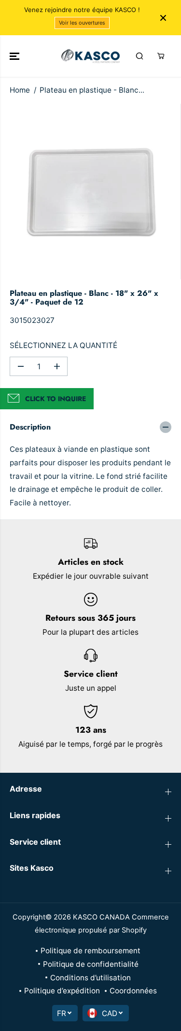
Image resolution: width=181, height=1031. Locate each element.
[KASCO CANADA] (90, 56)
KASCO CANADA (101, 917)
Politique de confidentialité (91, 964)
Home (20, 90)
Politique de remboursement (90, 950)
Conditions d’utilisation (90, 977)
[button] (15, 56)
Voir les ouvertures (82, 22)
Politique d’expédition (62, 990)
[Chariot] (160, 56)
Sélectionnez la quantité (63, 345)
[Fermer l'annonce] (163, 18)
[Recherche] (139, 56)
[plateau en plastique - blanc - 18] (93, 191)
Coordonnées (133, 990)
